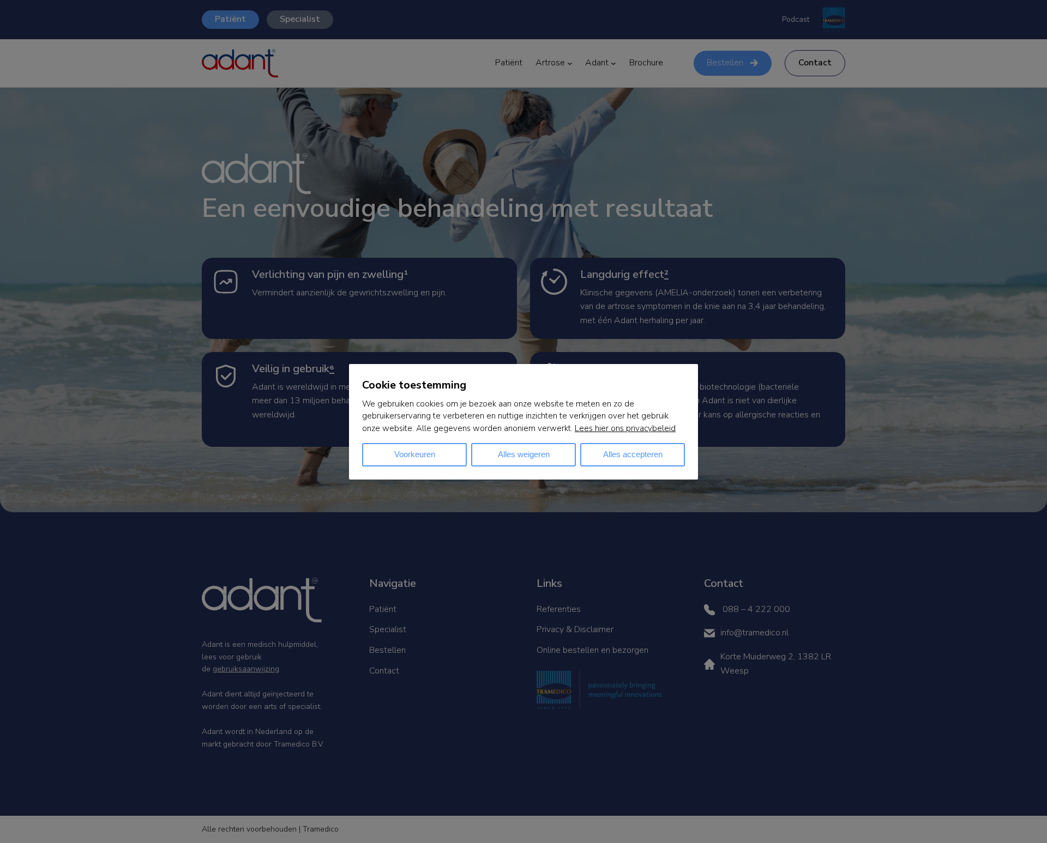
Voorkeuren (414, 454)
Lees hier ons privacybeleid (625, 428)
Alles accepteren (633, 454)
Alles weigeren (524, 454)
